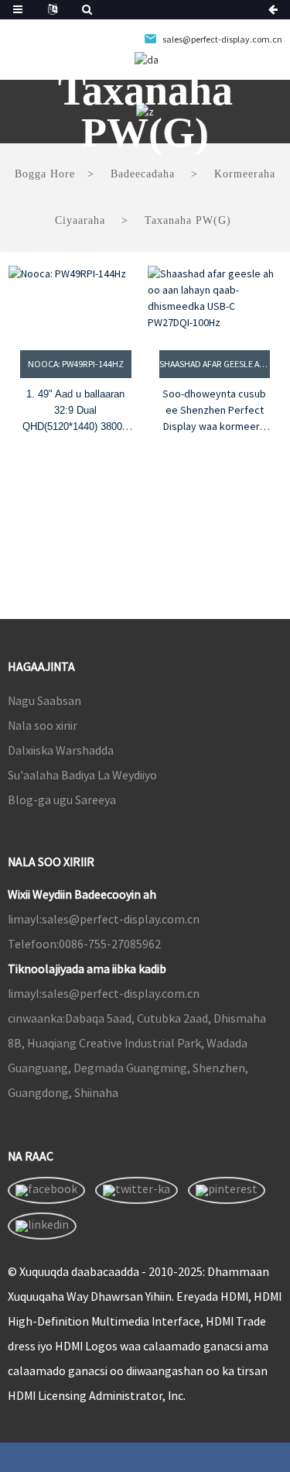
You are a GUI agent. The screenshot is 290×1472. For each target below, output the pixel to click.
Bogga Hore (45, 174)
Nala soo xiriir (42, 725)
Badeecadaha (143, 174)
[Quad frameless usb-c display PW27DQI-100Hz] (215, 298)
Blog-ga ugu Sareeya (62, 799)
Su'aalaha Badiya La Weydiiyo (82, 774)
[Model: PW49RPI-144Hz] (76, 298)
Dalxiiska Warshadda (61, 750)
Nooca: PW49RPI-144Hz (76, 364)
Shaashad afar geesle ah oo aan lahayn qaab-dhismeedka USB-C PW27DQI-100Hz (215, 364)
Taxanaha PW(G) (188, 220)
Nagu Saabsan (44, 700)
